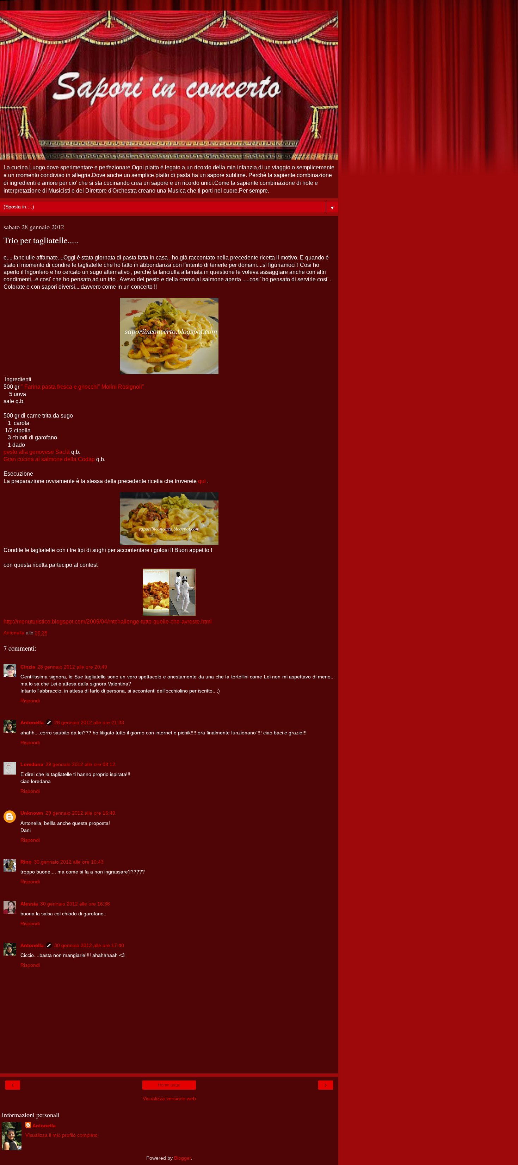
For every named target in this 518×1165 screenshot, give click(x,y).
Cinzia (27, 667)
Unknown (31, 813)
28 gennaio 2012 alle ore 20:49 (72, 667)
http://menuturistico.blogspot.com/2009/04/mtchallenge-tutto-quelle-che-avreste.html (108, 622)
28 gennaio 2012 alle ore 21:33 (89, 722)
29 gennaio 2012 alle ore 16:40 (80, 813)
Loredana (31, 764)
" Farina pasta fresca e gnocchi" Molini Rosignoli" (82, 387)
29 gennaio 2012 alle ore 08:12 (80, 764)
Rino (26, 862)
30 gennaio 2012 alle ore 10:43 (69, 862)
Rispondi (30, 700)
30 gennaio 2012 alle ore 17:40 (89, 945)
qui (202, 481)
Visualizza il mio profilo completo (61, 1135)
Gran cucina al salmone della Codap (49, 459)
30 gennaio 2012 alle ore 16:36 (75, 904)
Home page (169, 1085)
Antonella (32, 722)
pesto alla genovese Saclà (37, 452)
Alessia (29, 904)
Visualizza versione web (169, 1098)
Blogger (182, 1158)
